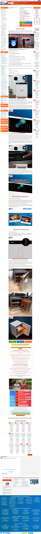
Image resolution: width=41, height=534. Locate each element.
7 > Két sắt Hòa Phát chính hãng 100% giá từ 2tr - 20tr (20, 361)
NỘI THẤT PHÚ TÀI (7, 480)
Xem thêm (30, 454)
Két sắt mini (22, 4)
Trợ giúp (23, 479)
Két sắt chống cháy (30, 4)
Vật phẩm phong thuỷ (4, 123)
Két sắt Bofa (3, 16)
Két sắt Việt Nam (3, 9)
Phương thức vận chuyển (25, 482)
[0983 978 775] (4, 532)
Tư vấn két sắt (15, 484)
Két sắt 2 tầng (3, 71)
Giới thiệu (17, 0)
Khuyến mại (21, 0)
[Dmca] (24, 533)
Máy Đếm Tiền (3, 110)
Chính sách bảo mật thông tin (25, 485)
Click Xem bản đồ (12, 506)
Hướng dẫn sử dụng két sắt (25, 484)
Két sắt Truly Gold (3, 39)
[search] (13, 3)
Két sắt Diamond (3, 23)
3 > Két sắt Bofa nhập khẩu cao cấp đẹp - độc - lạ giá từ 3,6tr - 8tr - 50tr (20, 355)
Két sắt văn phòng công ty (4, 63)
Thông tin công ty (16, 479)
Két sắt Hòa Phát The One (18, 4)
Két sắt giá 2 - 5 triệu (4, 88)
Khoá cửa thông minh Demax (4, 98)
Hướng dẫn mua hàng (24, 481)
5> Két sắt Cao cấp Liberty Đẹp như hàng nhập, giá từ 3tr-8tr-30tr (20, 358)
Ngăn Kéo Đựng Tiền (4, 121)
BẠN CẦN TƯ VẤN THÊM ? (26, 25)
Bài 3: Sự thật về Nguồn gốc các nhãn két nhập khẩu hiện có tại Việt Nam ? (20, 368)
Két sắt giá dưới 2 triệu (4, 87)
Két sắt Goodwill (3, 37)
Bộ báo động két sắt (4, 126)
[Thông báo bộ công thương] (30, 533)
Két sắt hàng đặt (3, 70)
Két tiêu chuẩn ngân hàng (3, 47)
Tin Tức (19, 0)
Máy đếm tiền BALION (4, 113)
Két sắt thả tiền (3, 72)
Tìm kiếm (39, 0)
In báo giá (29, 22)
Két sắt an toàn (3, 92)
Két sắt (2, 7)
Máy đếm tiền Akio (3, 112)
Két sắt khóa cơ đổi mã (4, 82)
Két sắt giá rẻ (26, 4)
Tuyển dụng (28, 0)
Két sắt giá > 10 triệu (4, 91)
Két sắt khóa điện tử (3, 83)
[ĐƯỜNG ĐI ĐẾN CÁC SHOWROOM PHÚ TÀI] (11, 347)
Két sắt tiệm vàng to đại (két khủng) (4, 67)
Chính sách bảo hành (24, 483)
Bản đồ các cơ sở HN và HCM (16, 486)
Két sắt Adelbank (3, 43)
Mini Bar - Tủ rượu (3, 128)
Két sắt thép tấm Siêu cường (4, 26)
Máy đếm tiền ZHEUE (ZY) (4, 115)
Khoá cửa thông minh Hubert (4, 102)
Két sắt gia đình (35, 4)
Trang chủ (15, 0)
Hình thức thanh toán (15, 481)
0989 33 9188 (12, 0)
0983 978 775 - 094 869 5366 (5, 0)
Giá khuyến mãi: (22, 13)
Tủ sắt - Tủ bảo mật (3, 106)
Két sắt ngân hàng (3, 65)
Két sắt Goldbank (3, 48)
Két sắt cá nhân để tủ (4, 59)
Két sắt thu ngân (3, 80)
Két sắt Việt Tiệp (12, 4)
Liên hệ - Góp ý (15, 483)
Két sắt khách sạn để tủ (4, 58)
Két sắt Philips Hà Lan (4, 18)
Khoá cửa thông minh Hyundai (4, 100)
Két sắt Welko (3, 45)
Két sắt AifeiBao (3, 17)
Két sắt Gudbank (3, 38)
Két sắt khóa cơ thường (4, 81)
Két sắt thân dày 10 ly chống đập (4, 69)
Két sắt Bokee (3, 34)
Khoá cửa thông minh (4, 96)
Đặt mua (23, 22)
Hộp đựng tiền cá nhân (4, 119)
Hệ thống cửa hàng (25, 0)
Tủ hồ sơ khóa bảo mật (4, 109)
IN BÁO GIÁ (20, 341)
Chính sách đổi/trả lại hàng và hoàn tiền (26, 487)
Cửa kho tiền (3, 104)
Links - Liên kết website (16, 482)
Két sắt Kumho (3, 44)
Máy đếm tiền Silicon (4, 116)
